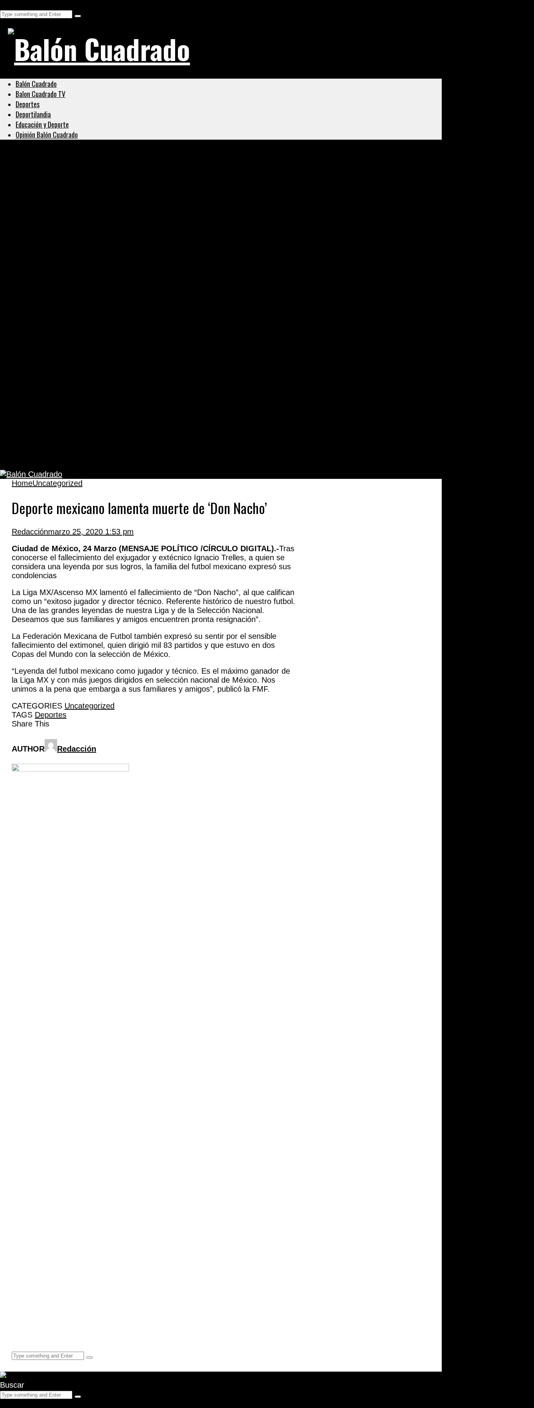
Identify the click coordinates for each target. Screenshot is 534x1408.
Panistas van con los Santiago (80, 266)
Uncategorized (41, 171)
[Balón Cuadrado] (99, 48)
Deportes (27, 104)
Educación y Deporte (42, 124)
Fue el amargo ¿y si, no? (68, 379)
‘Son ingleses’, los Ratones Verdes (89, 417)
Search (12, 4)
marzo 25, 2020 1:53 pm (91, 531)
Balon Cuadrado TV (40, 94)
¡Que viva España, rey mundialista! (91, 304)
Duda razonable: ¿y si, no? (73, 455)
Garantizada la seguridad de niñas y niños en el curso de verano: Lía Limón (176, 190)
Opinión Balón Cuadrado (47, 134)
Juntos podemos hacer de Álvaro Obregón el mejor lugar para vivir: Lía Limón (182, 228)
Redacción (30, 531)
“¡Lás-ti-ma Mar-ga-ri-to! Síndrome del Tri (104, 341)
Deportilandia (33, 114)
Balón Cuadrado (36, 84)
